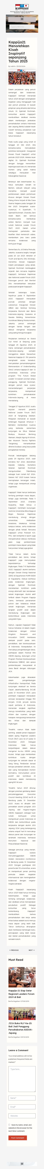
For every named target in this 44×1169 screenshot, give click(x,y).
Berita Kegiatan (14, 1001)
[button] (22, 19)
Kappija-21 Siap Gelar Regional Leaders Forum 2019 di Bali (21, 993)
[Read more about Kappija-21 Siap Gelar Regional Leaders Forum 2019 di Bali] (21, 977)
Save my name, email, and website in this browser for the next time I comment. (20, 1128)
